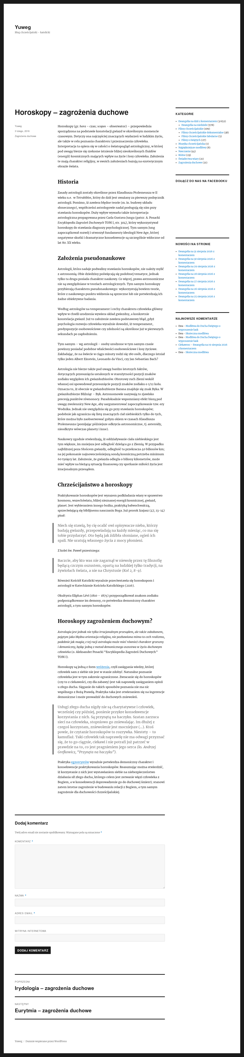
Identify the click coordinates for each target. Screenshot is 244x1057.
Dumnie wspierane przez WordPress (46, 1041)
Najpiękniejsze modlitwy (192, 147)
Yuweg (23, 27)
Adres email (25, 913)
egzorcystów (80, 762)
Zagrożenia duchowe (25, 136)
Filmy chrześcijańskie (190, 128)
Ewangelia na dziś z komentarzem (197, 121)
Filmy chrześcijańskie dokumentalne (202, 132)
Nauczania (184, 151)
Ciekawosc (184, 344)
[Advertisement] (122, 81)
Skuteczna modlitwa (197, 333)
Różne (182, 155)
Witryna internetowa (30, 931)
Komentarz (24, 841)
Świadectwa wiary (188, 158)
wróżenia (102, 667)
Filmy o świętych (191, 140)
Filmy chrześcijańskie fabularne (199, 136)
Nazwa (20, 895)
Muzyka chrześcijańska (191, 143)
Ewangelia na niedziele (194, 125)
